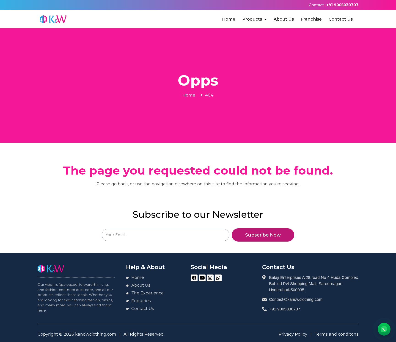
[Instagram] (210, 278)
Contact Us (341, 19)
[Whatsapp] (218, 278)
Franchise (311, 19)
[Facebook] (194, 278)
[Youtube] (202, 278)
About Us (284, 19)
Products (252, 19)
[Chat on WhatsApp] (384, 329)
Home (228, 19)
